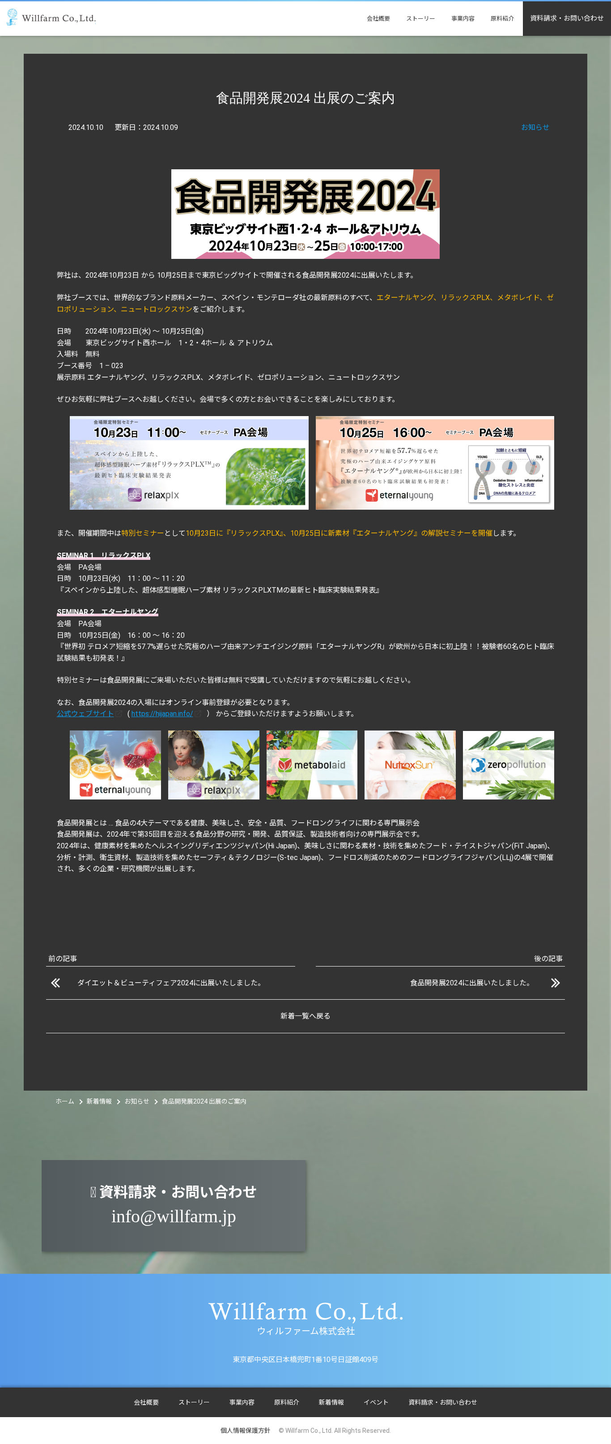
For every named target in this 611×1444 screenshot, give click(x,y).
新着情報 (331, 1402)
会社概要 (378, 18)
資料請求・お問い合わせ (567, 18)
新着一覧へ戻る (305, 1016)
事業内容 (463, 18)
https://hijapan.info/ (162, 713)
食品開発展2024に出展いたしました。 (472, 983)
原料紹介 (502, 18)
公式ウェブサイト (85, 713)
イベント (376, 1402)
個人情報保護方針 (246, 1430)
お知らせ (535, 127)
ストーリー (420, 18)
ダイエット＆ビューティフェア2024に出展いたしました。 (171, 983)
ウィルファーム (51, 17)
